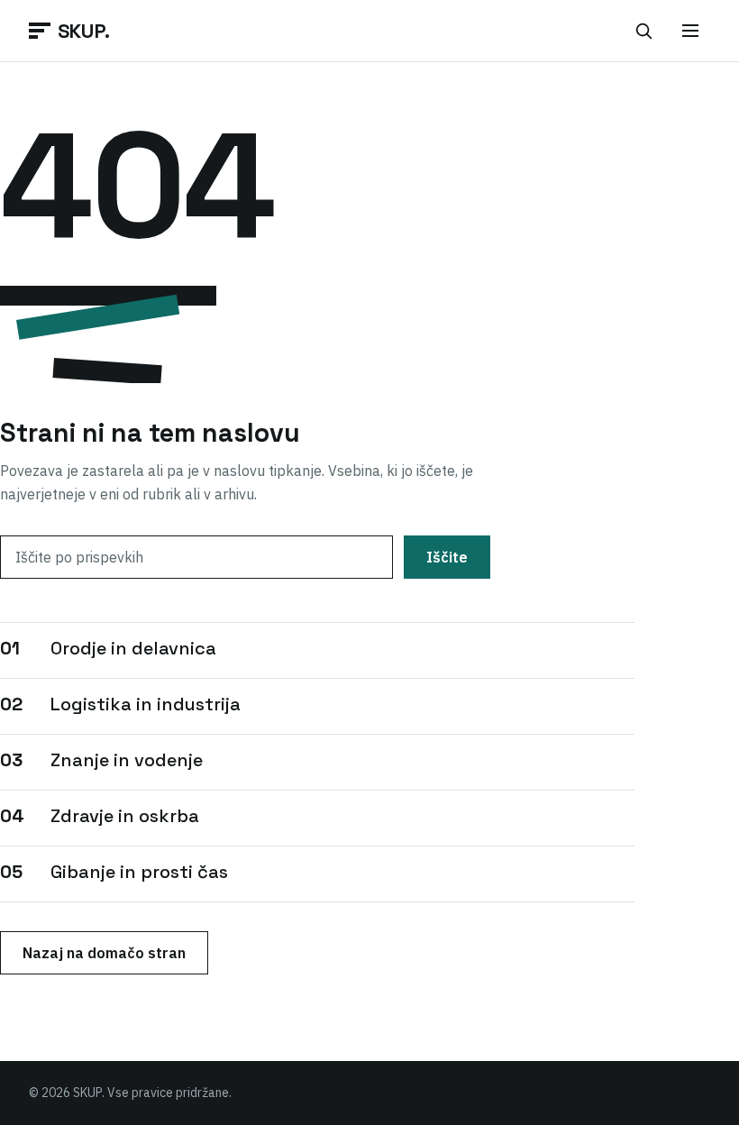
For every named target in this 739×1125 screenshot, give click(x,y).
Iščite (447, 557)
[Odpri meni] (690, 30)
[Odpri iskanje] (643, 30)
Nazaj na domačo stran (104, 953)
